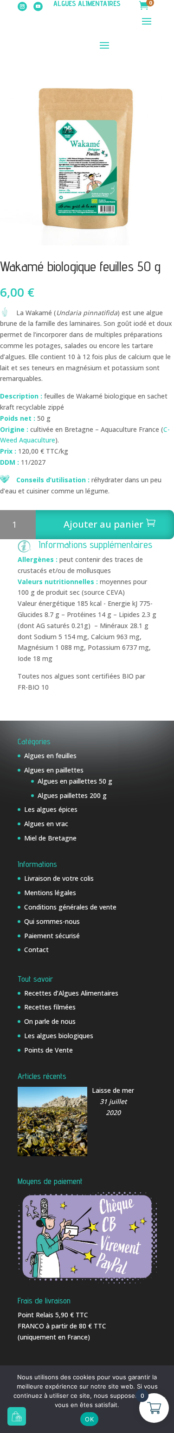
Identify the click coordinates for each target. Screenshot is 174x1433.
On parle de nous (50, 1021)
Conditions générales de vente (70, 907)
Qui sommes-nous (52, 921)
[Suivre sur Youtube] (38, 6)
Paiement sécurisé (52, 935)
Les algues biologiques (58, 1035)
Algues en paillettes (54, 770)
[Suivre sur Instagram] (22, 6)
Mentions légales (50, 892)
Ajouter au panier (103, 524)
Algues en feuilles (50, 755)
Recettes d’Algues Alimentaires (71, 993)
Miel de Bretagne (50, 838)
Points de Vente (48, 1050)
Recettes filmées (50, 1007)
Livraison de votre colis (59, 878)
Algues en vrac (46, 823)
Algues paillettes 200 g (72, 795)
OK (89, 1419)
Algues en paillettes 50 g (75, 781)
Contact (36, 949)
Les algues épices (50, 809)
